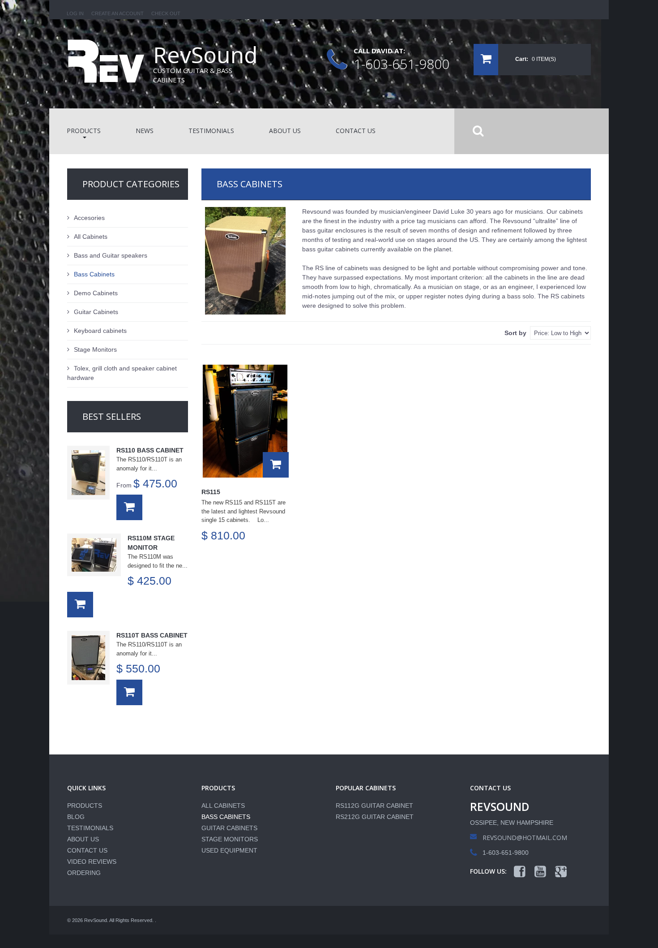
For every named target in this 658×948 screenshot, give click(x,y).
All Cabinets (90, 236)
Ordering (84, 872)
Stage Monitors (95, 349)
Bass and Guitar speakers (110, 255)
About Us (83, 839)
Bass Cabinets (94, 274)
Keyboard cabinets (100, 330)
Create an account (117, 13)
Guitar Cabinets (96, 311)
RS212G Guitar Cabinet (375, 816)
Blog (76, 816)
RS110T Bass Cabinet (152, 635)
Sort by (515, 332)
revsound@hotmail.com (525, 837)
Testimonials (90, 828)
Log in (75, 13)
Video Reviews (91, 861)
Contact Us (87, 850)
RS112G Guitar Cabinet (374, 805)
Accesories (89, 217)
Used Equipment (229, 850)
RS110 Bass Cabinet (150, 450)
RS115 (210, 492)
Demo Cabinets (96, 293)
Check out (165, 13)
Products (84, 805)
